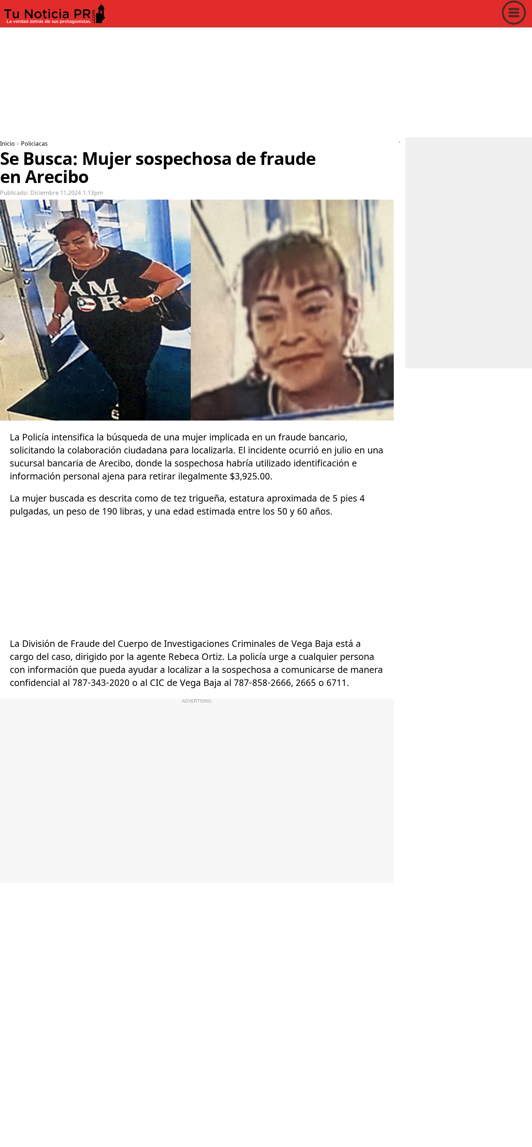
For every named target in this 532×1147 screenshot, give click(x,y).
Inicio (7, 144)
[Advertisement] (217, 81)
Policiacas (34, 144)
